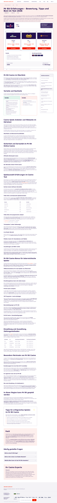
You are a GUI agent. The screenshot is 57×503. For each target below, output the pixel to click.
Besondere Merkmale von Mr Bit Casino (46, 98)
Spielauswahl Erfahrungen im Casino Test (46, 89)
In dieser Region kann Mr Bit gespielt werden (46, 101)
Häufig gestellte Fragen (44, 109)
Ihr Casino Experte (44, 111)
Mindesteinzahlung (34, 1)
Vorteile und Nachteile (44, 80)
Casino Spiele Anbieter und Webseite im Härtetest (46, 83)
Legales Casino (19, 1)
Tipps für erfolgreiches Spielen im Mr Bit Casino (46, 105)
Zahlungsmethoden (26, 1)
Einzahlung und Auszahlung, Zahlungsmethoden (45, 95)
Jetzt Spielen (13, 48)
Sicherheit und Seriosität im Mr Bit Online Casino (46, 86)
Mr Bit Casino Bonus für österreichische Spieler (44, 92)
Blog (47, 1)
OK (34, 500)
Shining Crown (7, 220)
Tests (40, 1)
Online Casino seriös (25, 182)
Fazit (42, 107)
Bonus (44, 1)
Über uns (52, 1)
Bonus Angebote (30, 263)
